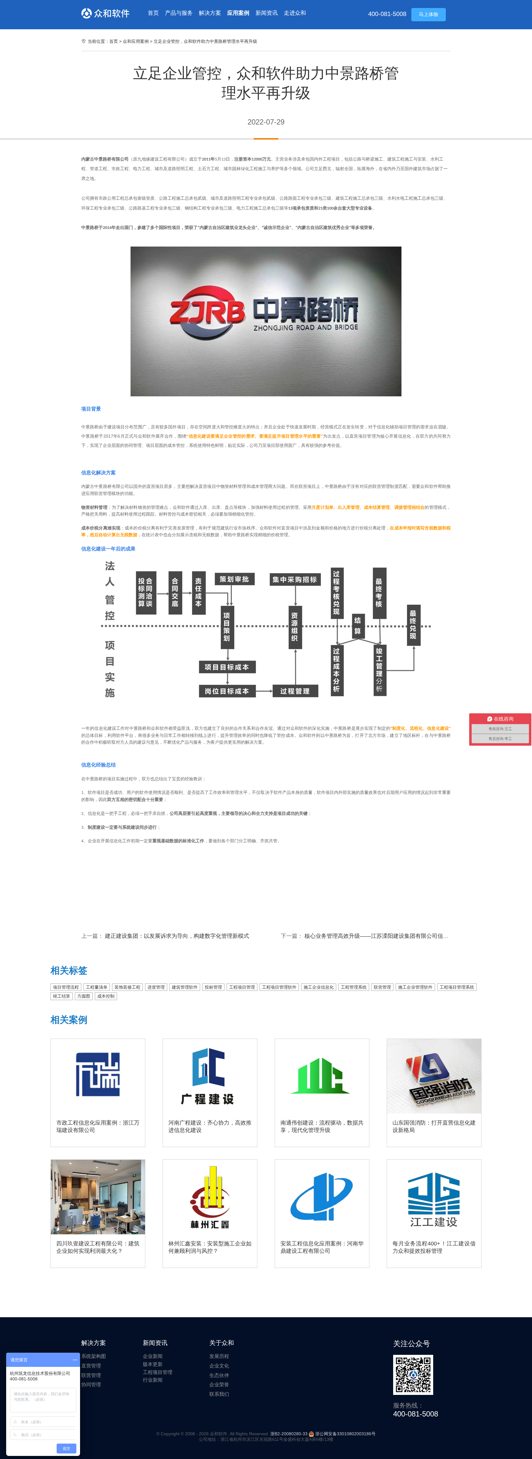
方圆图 (83, 996)
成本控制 (106, 996)
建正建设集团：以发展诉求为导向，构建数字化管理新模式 (177, 936)
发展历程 (219, 1356)
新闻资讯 (267, 13)
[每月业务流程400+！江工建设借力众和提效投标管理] (434, 1197)
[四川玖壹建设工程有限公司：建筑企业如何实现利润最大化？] (98, 1197)
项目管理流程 (66, 987)
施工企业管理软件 (415, 987)
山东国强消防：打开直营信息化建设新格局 (434, 1126)
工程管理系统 (354, 987)
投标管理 (213, 987)
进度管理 (156, 987)
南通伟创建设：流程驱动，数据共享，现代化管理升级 (322, 1126)
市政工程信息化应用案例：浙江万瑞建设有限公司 (97, 1126)
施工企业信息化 (319, 987)
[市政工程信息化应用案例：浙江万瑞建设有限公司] (98, 1076)
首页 (153, 13)
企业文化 (219, 1365)
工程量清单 (96, 987)
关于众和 (221, 1342)
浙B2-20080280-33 (289, 1433)
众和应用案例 (136, 41)
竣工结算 (61, 996)
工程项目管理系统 (457, 987)
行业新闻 (153, 1380)
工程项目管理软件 (279, 987)
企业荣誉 (219, 1384)
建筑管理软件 (185, 987)
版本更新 (153, 1364)
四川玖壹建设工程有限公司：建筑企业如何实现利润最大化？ (97, 1247)
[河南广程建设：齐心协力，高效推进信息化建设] (210, 1076)
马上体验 (428, 14)
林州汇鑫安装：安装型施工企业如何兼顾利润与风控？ (210, 1247)
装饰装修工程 (127, 987)
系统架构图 (93, 1356)
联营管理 (382, 987)
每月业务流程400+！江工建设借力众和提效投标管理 (434, 1247)
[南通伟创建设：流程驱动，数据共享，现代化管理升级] (322, 1076)
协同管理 (91, 1384)
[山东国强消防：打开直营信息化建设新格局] (434, 1076)
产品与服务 (179, 13)
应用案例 (238, 13)
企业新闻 (153, 1356)
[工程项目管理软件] (105, 13)
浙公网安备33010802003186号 (345, 1433)
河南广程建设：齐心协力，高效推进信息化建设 (210, 1126)
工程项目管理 (242, 987)
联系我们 (219, 1394)
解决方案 (210, 13)
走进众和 (295, 13)
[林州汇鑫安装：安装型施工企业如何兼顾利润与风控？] (210, 1197)
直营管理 (91, 1365)
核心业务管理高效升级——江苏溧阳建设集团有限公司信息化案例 (384, 936)
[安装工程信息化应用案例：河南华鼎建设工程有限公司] (322, 1197)
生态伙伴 (219, 1375)
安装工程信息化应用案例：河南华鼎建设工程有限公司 (322, 1247)
